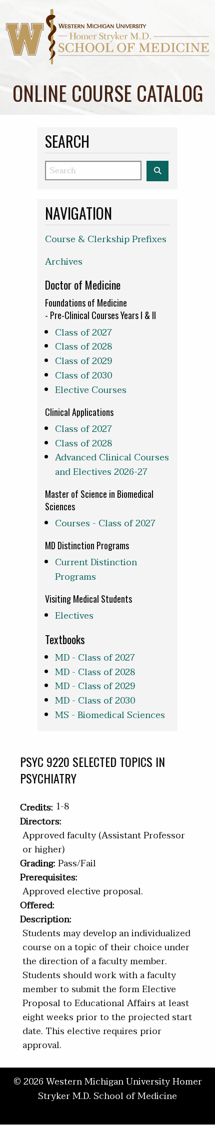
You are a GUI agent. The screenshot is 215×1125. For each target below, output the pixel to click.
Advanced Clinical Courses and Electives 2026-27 (112, 465)
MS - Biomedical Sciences (110, 715)
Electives (74, 616)
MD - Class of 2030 (95, 701)
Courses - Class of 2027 (105, 523)
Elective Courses (90, 390)
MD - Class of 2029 (95, 686)
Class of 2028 (83, 347)
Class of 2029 (83, 361)
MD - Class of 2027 (95, 658)
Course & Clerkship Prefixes (105, 239)
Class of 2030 (83, 375)
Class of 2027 (83, 333)
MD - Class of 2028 (95, 672)
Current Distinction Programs (96, 570)
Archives (63, 262)
